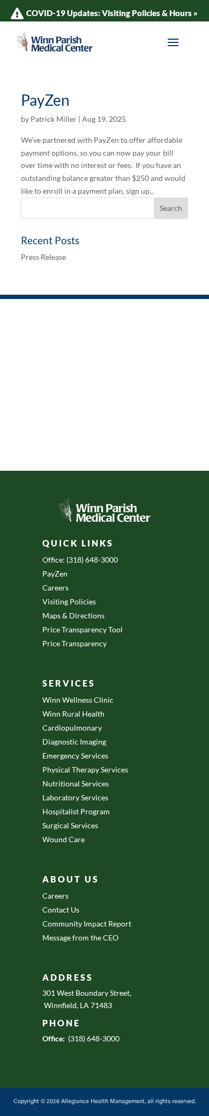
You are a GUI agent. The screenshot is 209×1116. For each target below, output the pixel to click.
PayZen (45, 100)
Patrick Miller (54, 118)
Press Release (43, 256)
